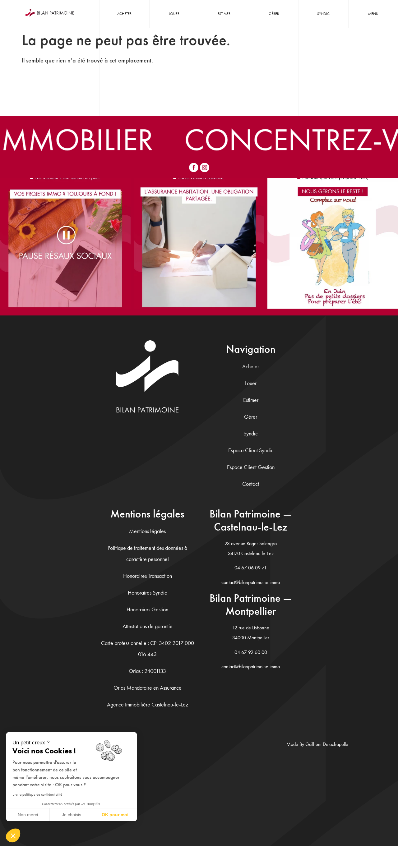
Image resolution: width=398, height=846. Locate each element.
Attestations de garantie (148, 626)
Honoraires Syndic (147, 592)
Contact (250, 483)
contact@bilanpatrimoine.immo (250, 582)
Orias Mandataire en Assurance (147, 687)
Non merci (28, 814)
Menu (373, 13)
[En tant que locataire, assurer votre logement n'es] (199, 243)
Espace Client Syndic (250, 450)
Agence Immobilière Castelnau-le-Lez (147, 704)
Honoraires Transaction (147, 575)
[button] (13, 835)
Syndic (323, 13)
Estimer (223, 13)
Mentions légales (147, 531)
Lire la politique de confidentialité (37, 794)
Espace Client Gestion (251, 467)
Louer (174, 13)
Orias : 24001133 (147, 670)
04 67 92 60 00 (250, 652)
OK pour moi (115, 814)
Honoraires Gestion (147, 609)
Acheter (124, 13)
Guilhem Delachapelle (326, 744)
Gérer (274, 13)
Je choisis (71, 814)
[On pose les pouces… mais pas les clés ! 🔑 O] (65, 243)
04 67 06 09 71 (250, 567)
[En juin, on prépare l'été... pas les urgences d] (332, 243)
